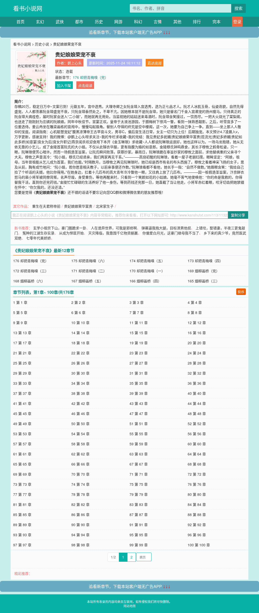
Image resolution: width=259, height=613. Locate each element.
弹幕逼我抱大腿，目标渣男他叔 (166, 227)
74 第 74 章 (80, 484)
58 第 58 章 (80, 443)
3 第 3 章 (137, 302)
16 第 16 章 (197, 332)
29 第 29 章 (22, 373)
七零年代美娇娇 (38, 237)
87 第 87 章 (139, 514)
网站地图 (129, 606)
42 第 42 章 (80, 403)
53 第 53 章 (22, 433)
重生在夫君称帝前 (46, 206)
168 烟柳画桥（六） (29, 280)
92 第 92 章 (197, 524)
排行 (197, 21)
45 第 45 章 (22, 413)
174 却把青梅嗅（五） (147, 260)
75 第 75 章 (139, 484)
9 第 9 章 (20, 322)
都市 (79, 21)
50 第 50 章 (80, 423)
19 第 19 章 (139, 342)
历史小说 (42, 43)
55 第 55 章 (139, 433)
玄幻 (40, 21)
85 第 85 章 (22, 514)
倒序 (241, 291)
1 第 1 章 (20, 302)
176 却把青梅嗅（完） (90, 77)
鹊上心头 (75, 62)
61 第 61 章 (22, 453)
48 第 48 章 (197, 413)
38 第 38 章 (80, 393)
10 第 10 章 (80, 322)
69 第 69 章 (22, 474)
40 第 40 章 (197, 393)
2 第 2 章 (78, 302)
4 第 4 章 (195, 302)
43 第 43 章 (139, 403)
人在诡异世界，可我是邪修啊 (114, 227)
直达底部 (154, 62)
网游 (118, 21)
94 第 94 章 (80, 534)
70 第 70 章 (80, 474)
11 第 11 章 (139, 322)
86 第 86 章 (80, 514)
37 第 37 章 (22, 393)
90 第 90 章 (80, 524)
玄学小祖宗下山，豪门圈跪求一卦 (59, 227)
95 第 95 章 (139, 534)
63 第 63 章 (139, 453)
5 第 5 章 (20, 312)
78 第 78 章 (80, 494)
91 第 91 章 (139, 524)
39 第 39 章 (139, 393)
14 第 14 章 (80, 332)
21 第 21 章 (22, 352)
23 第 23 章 (139, 352)
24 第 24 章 (197, 352)
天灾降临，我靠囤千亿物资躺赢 (113, 232)
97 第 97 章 (22, 544)
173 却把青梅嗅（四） (205, 260)
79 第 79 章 (139, 494)
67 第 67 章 (139, 464)
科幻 (138, 21)
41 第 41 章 (22, 403)
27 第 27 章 (139, 362)
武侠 (60, 21)
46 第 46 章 (80, 413)
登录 (237, 21)
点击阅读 (85, 85)
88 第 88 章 (197, 514)
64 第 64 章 (197, 453)
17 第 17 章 (22, 342)
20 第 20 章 (197, 342)
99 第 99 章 (139, 544)
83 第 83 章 (139, 504)
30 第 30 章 (80, 373)
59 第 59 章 (139, 443)
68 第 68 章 (197, 464)
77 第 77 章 (22, 494)
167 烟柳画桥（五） (87, 280)
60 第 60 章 (197, 443)
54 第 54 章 (80, 433)
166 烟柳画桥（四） (145, 280)
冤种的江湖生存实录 (38, 232)
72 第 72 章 (197, 474)
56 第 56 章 (197, 433)
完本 (216, 21)
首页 (20, 21)
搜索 (238, 8)
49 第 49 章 (22, 423)
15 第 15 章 (139, 332)
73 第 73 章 (22, 484)
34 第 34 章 (80, 383)
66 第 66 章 (80, 464)
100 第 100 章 (199, 544)
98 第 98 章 (80, 544)
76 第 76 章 (197, 484)
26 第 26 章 (80, 362)
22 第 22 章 (80, 352)
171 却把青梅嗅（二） (89, 270)
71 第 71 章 (139, 474)
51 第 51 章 (139, 423)
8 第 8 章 (195, 312)
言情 (158, 21)
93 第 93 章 (22, 534)
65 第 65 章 (22, 464)
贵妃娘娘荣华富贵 (78, 206)
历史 (99, 21)
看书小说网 (27, 8)
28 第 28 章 (197, 362)
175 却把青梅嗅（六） (89, 260)
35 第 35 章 (139, 383)
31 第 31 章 (139, 373)
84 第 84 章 (197, 504)
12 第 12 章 (197, 322)
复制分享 (238, 214)
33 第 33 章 (22, 383)
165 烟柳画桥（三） (204, 280)
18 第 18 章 (80, 342)
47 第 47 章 (139, 413)
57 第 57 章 (22, 443)
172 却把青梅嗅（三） (31, 270)
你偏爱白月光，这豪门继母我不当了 (170, 232)
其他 (177, 21)
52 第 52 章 (197, 423)
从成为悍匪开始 (71, 232)
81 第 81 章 (22, 504)
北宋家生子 (105, 206)
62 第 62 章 (80, 453)
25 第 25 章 (22, 362)
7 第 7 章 (137, 312)
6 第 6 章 (78, 312)
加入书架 (64, 85)
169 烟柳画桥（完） (204, 270)
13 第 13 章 (22, 332)
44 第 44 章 (197, 403)
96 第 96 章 (197, 534)
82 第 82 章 (80, 504)
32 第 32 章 (197, 373)
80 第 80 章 (197, 494)
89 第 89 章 (22, 524)
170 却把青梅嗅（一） (147, 270)
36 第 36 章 (197, 383)
